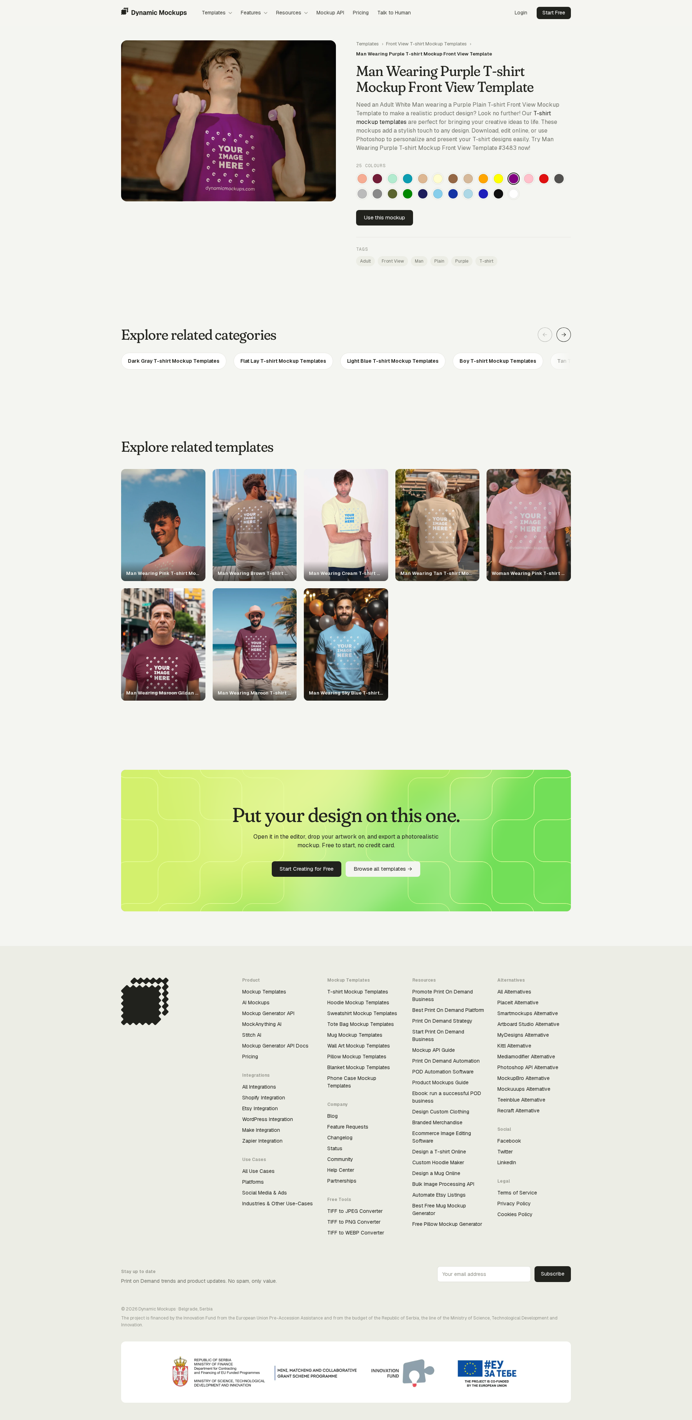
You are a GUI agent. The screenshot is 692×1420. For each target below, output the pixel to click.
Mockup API (330, 12)
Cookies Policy (515, 1214)
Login (521, 12)
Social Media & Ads (264, 1192)
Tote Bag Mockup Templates (360, 1024)
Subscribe (552, 1274)
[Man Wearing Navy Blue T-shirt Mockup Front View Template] (423, 194)
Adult (365, 261)
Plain (439, 261)
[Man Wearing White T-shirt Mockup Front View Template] (513, 194)
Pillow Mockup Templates (356, 1056)
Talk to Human (394, 12)
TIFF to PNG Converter (354, 1222)
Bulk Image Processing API (443, 1184)
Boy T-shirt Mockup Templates (498, 361)
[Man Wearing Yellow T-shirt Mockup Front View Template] (498, 179)
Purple (462, 261)
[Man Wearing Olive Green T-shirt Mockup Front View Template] (392, 194)
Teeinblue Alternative (521, 1100)
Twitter (505, 1151)
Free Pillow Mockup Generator (447, 1224)
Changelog (339, 1137)
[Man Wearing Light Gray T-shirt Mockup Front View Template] (362, 194)
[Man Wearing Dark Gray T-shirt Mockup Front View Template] (559, 179)
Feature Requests (347, 1127)
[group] (346, 361)
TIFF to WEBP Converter (355, 1232)
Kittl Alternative (514, 1045)
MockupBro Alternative (523, 1078)
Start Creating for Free (306, 868)
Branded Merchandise (437, 1122)
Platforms (253, 1182)
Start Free (553, 12)
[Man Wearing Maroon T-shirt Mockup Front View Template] (377, 179)
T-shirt (486, 261)
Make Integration (261, 1130)
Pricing (361, 12)
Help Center (340, 1170)
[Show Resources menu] (306, 13)
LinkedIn (506, 1162)
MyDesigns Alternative (523, 1035)
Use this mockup (384, 217)
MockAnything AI (261, 1024)
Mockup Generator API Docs (275, 1045)
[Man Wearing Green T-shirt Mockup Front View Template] (408, 194)
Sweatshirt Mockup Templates (362, 1013)
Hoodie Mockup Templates (358, 1002)
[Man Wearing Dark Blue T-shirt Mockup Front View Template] (453, 194)
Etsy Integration (260, 1108)
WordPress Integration (267, 1119)
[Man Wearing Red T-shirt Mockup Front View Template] (544, 179)
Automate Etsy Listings (439, 1195)
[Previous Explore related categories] (545, 334)
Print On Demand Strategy (442, 1021)
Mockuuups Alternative (523, 1089)
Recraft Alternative (518, 1110)
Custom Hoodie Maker (438, 1162)
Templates (214, 12)
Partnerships (341, 1181)
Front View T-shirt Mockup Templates (426, 44)
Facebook (509, 1141)
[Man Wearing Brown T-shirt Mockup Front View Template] (453, 179)
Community (340, 1159)
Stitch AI (251, 1035)
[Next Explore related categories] (563, 334)
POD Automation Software (443, 1071)
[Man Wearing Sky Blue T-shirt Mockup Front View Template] (438, 194)
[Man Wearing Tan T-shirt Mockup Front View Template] (423, 179)
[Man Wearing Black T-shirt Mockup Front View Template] (498, 194)
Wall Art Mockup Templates (358, 1045)
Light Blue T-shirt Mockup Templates (393, 361)
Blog (332, 1116)
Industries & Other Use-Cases (277, 1203)
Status (334, 1148)
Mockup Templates (264, 991)
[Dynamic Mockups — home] (154, 13)
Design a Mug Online (436, 1173)
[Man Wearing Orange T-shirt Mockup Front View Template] (483, 179)
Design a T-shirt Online (439, 1151)
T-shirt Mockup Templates (357, 991)
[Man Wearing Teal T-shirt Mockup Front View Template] (408, 179)
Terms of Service (517, 1192)
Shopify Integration (263, 1097)
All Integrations (259, 1087)
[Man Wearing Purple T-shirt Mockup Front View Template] (513, 179)
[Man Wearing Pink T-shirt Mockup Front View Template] (529, 179)
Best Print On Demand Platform (448, 1010)
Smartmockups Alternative (527, 1013)
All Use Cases (258, 1171)
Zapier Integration (262, 1141)
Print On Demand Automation (446, 1061)
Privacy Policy (514, 1203)
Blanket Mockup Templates (358, 1067)
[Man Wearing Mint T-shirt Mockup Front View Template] (392, 179)
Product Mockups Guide (440, 1082)
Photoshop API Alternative (527, 1067)
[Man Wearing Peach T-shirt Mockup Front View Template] (362, 179)
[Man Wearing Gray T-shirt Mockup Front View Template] (377, 194)
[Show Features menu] (266, 13)
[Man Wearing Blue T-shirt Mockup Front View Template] (483, 194)
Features (251, 12)
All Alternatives (514, 991)
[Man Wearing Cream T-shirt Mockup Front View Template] (438, 179)
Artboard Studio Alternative (528, 1024)
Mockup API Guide (433, 1050)
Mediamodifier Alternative (526, 1056)
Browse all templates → (383, 868)
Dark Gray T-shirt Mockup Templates (173, 361)
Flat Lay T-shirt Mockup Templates (283, 361)
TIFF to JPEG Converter (355, 1211)
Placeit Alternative (517, 1002)
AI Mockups (256, 1002)
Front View (393, 261)
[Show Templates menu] (230, 13)
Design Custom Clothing (440, 1111)
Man (419, 261)
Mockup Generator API (268, 1013)
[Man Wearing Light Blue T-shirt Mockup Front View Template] (468, 194)
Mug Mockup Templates (354, 1035)
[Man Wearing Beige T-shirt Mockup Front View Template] (468, 179)
